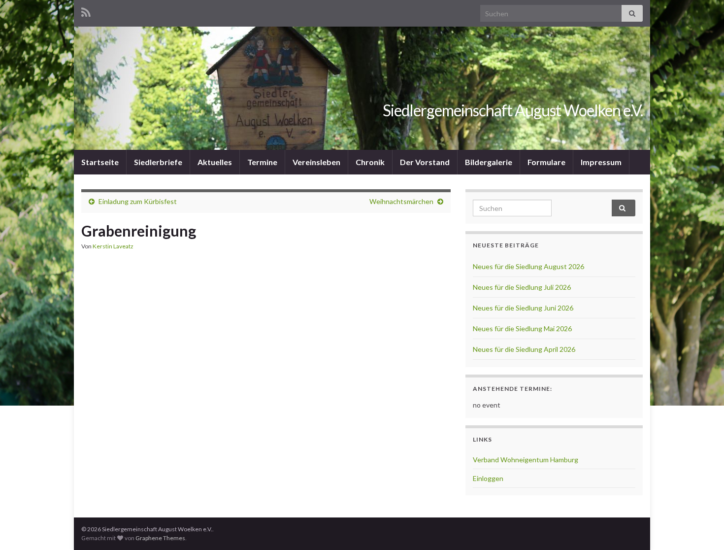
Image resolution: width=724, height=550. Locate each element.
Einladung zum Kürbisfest (138, 201)
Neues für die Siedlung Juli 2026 (522, 287)
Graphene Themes (160, 538)
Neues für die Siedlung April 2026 (524, 349)
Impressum (601, 162)
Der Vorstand (425, 162)
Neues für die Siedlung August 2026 (528, 266)
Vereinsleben (316, 162)
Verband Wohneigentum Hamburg (525, 459)
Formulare (546, 162)
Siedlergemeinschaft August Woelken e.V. (513, 110)
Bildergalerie (488, 162)
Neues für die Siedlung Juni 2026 (523, 308)
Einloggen (488, 478)
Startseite (100, 162)
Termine (262, 162)
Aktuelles (214, 162)
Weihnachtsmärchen (401, 201)
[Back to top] (702, 528)
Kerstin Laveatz (113, 246)
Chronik (370, 162)
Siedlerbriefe (158, 162)
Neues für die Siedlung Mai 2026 (522, 328)
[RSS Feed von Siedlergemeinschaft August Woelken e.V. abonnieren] (86, 10)
